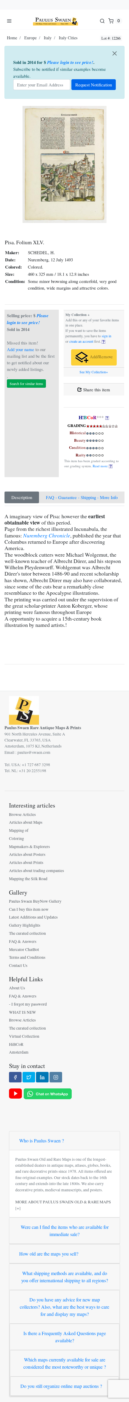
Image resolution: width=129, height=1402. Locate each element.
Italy (48, 38)
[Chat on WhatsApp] (48, 1093)
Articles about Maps (25, 822)
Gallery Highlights (24, 925)
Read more (101, 466)
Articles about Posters (27, 854)
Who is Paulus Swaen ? (41, 1140)
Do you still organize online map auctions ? (61, 1386)
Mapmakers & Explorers (29, 846)
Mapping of (18, 830)
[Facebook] (15, 1077)
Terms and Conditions (27, 957)
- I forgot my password (28, 1004)
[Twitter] (28, 1077)
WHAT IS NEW (22, 1012)
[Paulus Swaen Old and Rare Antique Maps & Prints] (55, 20)
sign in (106, 336)
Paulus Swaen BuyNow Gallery (35, 901)
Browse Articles (22, 814)
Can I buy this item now (29, 909)
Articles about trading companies (36, 870)
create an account (81, 341)
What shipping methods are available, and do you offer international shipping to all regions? (64, 1276)
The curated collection (27, 933)
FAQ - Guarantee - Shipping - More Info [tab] (82, 497)
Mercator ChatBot (24, 949)
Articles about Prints (26, 862)
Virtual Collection (24, 1036)
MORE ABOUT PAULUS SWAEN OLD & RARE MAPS (63, 1202)
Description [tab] (21, 497)
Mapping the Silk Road (28, 878)
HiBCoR (16, 1044)
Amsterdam (18, 1052)
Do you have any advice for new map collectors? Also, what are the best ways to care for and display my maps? (64, 1306)
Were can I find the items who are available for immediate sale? (65, 1230)
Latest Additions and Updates (33, 917)
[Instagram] (56, 1077)
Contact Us (18, 965)
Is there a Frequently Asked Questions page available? (64, 1336)
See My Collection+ (94, 372)
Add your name (20, 349)
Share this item (96, 390)
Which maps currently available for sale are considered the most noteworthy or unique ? (64, 1363)
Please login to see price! (70, 62)
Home (12, 38)
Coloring (16, 838)
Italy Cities (68, 38)
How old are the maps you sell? (48, 1253)
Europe (30, 38)
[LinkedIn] (42, 1077)
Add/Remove (100, 357)
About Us (17, 988)
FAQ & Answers (22, 941)
